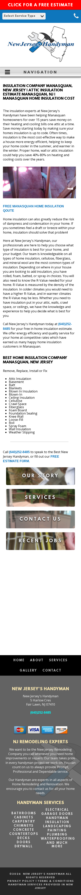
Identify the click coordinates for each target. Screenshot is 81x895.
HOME (19, 660)
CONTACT (52, 670)
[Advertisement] (40, 600)
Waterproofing (58, 839)
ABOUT (37, 660)
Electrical (57, 810)
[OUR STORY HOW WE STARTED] (40, 488)
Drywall (24, 846)
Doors (24, 842)
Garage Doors (57, 814)
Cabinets (23, 817)
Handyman (57, 818)
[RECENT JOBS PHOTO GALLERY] (40, 553)
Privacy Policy (21, 881)
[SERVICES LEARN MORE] (40, 509)
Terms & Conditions (56, 881)
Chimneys (24, 826)
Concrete (23, 830)
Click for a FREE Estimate (40, 5)
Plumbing (57, 835)
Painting (57, 830)
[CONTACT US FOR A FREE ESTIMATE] (40, 531)
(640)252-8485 (19, 452)
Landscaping (57, 826)
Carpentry (23, 822)
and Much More (57, 844)
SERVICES (58, 660)
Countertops (23, 834)
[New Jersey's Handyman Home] (40, 62)
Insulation (57, 822)
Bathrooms (23, 813)
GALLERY (28, 670)
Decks (23, 838)
